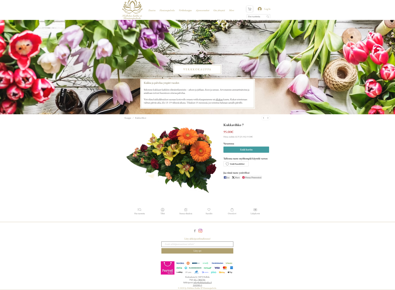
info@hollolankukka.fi (202, 282)
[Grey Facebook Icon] (195, 231)
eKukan (219, 99)
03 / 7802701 (199, 279)
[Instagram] (200, 231)
